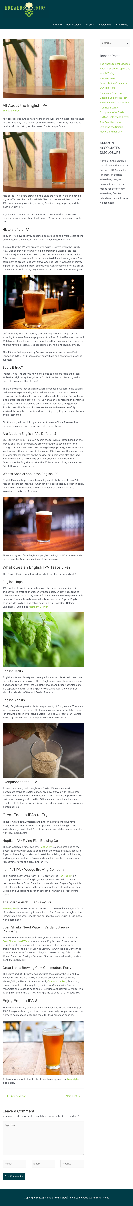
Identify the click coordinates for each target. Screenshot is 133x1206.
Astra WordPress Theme (95, 1197)
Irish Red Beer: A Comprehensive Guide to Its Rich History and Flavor (114, 112)
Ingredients (122, 24)
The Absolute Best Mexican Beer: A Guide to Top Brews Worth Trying (115, 69)
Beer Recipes (73, 24)
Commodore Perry (57, 981)
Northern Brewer (38, 606)
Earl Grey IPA (10, 908)
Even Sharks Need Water (16, 941)
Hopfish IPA (45, 847)
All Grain (89, 24)
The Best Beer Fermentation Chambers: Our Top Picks (113, 83)
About (55, 24)
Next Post (73, 1096)
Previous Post (16, 1096)
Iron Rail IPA (65, 875)
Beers (6, 110)
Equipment (105, 24)
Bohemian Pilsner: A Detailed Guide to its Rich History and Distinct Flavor (114, 98)
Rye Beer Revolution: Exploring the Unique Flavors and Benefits (111, 127)
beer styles (73, 1079)
